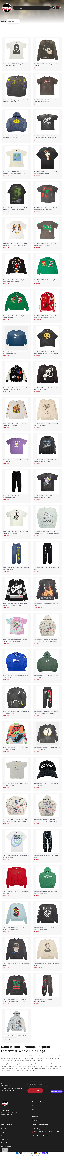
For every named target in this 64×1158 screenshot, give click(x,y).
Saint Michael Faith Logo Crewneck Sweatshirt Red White (16, 892)
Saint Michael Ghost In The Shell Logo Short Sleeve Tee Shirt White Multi (15, 532)
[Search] (14, 7)
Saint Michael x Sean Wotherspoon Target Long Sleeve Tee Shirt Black (47, 748)
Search (34, 1113)
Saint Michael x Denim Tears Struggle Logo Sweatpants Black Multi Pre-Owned (46, 712)
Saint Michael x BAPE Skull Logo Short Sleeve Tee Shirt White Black (16, 64)
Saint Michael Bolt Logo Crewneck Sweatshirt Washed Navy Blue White (15, 352)
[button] (61, 7)
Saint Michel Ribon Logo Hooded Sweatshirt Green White (46, 676)
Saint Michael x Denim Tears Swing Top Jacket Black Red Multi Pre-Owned (16, 280)
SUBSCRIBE (35, 1091)
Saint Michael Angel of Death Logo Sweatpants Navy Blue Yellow (16, 568)
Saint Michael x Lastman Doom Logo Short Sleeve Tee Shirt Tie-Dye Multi (15, 640)
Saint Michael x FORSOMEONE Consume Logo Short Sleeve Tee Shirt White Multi (15, 172)
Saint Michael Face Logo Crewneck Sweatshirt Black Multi (16, 964)
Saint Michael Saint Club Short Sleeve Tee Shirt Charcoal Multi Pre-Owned (47, 100)
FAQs (33, 1109)
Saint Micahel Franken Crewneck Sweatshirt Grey (46, 964)
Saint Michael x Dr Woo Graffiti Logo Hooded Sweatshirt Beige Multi (15, 1036)
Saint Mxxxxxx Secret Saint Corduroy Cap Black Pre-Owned (46, 784)
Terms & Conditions (6, 1146)
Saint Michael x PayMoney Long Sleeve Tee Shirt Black (46, 604)
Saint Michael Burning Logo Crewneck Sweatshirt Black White (44, 928)
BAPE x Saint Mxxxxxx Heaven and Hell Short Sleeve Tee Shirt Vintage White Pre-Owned (16, 244)
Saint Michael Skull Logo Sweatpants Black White (46, 856)
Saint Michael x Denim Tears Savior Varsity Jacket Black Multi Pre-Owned (15, 388)
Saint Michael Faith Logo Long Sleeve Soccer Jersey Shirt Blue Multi (15, 676)
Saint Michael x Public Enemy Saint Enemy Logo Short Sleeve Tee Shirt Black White (46, 136)
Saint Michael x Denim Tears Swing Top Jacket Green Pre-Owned (47, 280)
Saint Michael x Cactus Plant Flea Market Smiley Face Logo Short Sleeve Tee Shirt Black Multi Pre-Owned (47, 352)
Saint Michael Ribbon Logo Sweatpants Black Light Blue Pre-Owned (15, 496)
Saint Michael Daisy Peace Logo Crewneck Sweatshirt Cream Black (46, 424)
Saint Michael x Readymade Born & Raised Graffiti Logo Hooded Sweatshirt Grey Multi (46, 820)
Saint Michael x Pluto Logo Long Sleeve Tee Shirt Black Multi (46, 64)
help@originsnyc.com (40, 1128)
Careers (3, 1135)
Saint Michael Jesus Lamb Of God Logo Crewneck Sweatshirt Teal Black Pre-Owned (46, 532)
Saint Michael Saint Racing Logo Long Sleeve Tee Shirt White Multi (15, 748)
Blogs (2, 1132)
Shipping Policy (36, 1120)
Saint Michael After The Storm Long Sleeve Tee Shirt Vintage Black (16, 712)
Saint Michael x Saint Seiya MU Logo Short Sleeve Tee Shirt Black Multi (46, 496)
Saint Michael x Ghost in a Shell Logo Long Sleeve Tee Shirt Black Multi (46, 460)
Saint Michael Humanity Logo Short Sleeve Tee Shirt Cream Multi (16, 856)
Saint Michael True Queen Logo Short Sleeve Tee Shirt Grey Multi (15, 784)
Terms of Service (6, 1142)
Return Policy (35, 1116)
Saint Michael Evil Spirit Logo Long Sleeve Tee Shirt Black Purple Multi (16, 100)
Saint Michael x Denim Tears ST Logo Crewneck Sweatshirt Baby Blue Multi (13, 928)
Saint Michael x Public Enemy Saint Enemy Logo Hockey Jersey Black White (15, 604)
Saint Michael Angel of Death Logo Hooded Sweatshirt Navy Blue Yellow (15, 136)
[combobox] (32, 8)
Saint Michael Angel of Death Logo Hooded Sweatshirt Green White (46, 892)
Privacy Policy (5, 1139)
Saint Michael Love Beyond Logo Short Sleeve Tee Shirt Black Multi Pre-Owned (47, 208)
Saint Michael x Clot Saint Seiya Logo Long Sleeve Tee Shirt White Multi (15, 424)
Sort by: (3, 21)
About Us (3, 1128)
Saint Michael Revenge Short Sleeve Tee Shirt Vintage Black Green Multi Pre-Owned (16, 208)
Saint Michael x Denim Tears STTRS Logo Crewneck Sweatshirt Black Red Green (15, 1000)
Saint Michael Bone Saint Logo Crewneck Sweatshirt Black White (45, 388)
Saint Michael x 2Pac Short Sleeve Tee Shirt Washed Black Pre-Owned (46, 172)
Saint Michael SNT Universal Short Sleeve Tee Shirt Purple (16, 460)
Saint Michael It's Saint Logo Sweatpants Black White (47, 568)
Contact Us (35, 1106)
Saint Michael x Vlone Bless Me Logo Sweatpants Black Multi (44, 1000)
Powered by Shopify (36, 1155)
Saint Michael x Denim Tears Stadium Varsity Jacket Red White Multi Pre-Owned (46, 316)
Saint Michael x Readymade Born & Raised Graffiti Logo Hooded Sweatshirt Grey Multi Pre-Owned (47, 640)
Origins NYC (29, 1155)
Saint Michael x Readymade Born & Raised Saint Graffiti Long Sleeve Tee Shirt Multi (15, 820)
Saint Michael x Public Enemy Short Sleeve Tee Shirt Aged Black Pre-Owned (47, 244)
